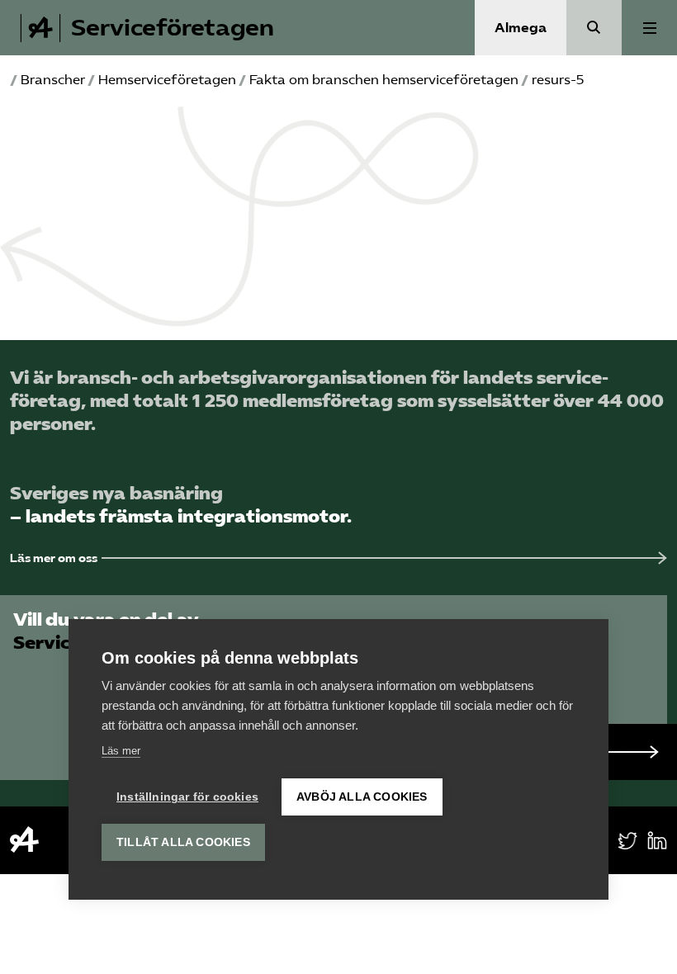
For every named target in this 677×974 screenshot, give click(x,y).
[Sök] (594, 27)
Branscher (53, 79)
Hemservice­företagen (167, 79)
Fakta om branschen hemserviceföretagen (383, 79)
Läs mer (121, 751)
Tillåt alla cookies (183, 842)
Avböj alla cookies (362, 797)
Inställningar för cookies (187, 797)
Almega (521, 27)
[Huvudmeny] (649, 27)
